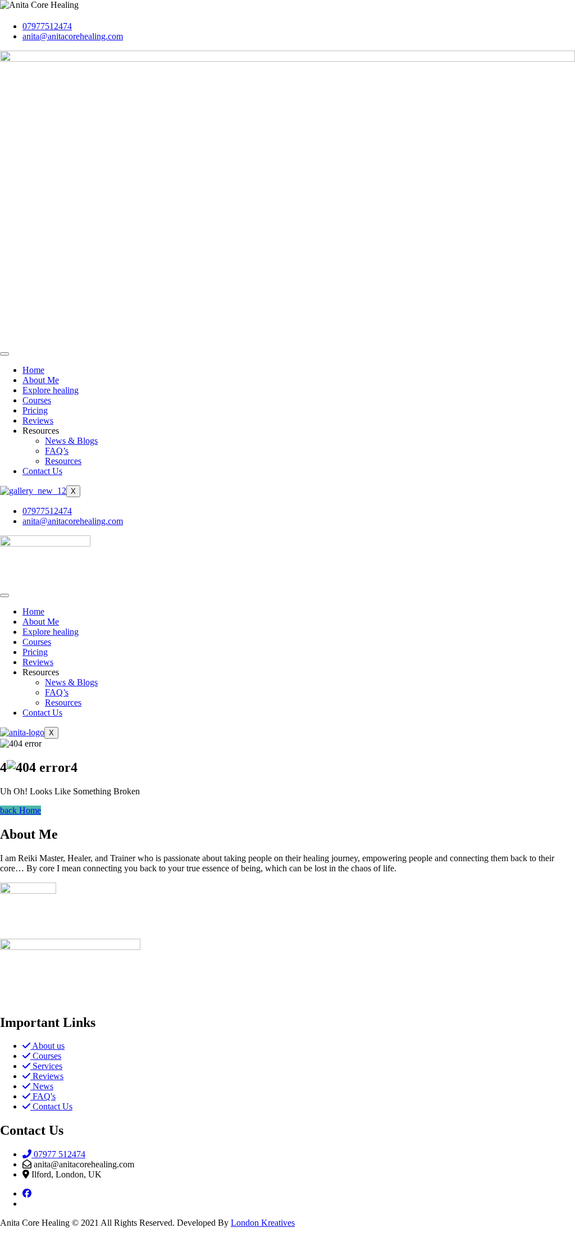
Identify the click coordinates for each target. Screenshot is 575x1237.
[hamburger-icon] (4, 354)
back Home (20, 810)
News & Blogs (71, 440)
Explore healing (50, 390)
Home (33, 370)
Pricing (35, 410)
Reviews (37, 420)
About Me (40, 380)
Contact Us (42, 471)
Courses (36, 400)
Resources (63, 461)
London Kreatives (263, 1222)
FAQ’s (57, 451)
